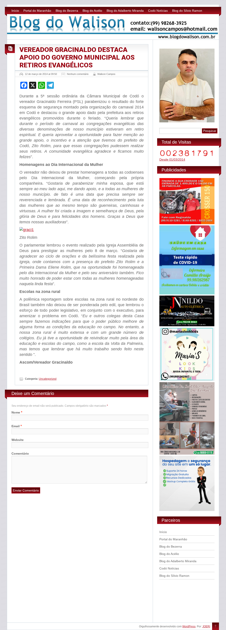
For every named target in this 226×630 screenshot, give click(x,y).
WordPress (189, 626)
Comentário (20, 453)
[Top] (215, 626)
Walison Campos (106, 74)
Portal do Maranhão (37, 10)
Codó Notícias (158, 10)
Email (15, 426)
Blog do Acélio (92, 10)
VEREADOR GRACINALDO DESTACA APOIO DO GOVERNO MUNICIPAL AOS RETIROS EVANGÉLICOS (77, 57)
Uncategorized (47, 378)
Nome (15, 412)
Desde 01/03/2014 (172, 159)
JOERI (206, 626)
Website (17, 440)
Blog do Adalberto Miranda (125, 10)
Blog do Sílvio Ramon (187, 10)
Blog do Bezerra (67, 10)
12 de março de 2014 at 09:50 (41, 74)
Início (15, 10)
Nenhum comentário (78, 74)
